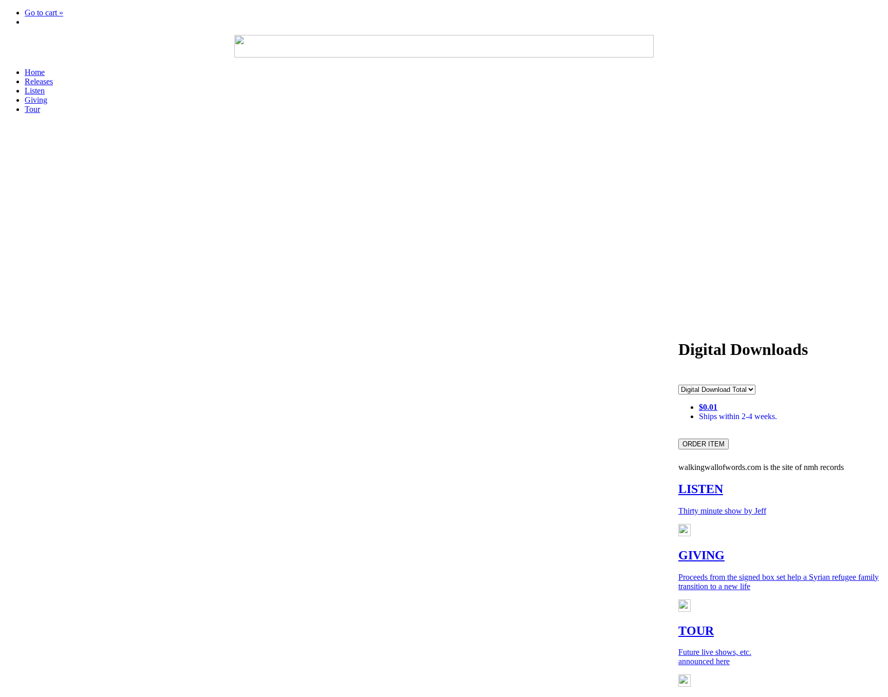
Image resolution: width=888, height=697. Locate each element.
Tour (32, 109)
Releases (39, 81)
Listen (35, 90)
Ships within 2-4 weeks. (738, 416)
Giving (36, 100)
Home (35, 72)
